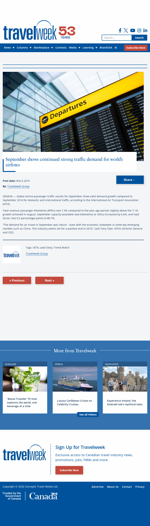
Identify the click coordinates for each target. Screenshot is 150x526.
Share (128, 180)
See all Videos (88, 414)
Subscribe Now (69, 470)
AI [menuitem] (116, 47)
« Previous (17, 280)
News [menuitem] (7, 47)
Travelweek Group (18, 186)
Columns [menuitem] (22, 47)
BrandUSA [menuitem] (106, 47)
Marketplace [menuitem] (41, 47)
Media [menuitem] (73, 47)
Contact (127, 486)
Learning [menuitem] (88, 47)
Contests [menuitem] (61, 47)
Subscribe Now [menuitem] (135, 47)
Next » (49, 280)
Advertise (98, 486)
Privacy (140, 486)
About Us (113, 486)
